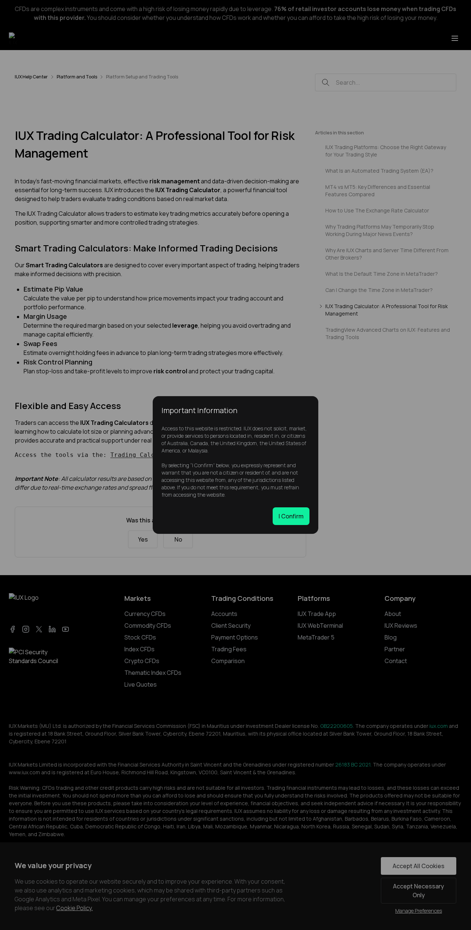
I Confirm (291, 516)
